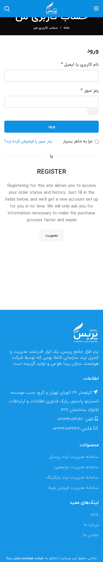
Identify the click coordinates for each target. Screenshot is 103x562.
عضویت (51, 235)
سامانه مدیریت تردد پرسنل (74, 457)
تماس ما (91, 535)
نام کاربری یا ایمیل (80, 64)
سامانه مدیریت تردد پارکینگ (72, 478)
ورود (51, 126)
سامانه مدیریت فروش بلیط (73, 488)
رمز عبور (90, 90)
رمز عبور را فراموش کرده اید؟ (28, 141)
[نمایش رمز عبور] (93, 111)
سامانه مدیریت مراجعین (76, 467)
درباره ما (91, 525)
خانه (67, 28)
